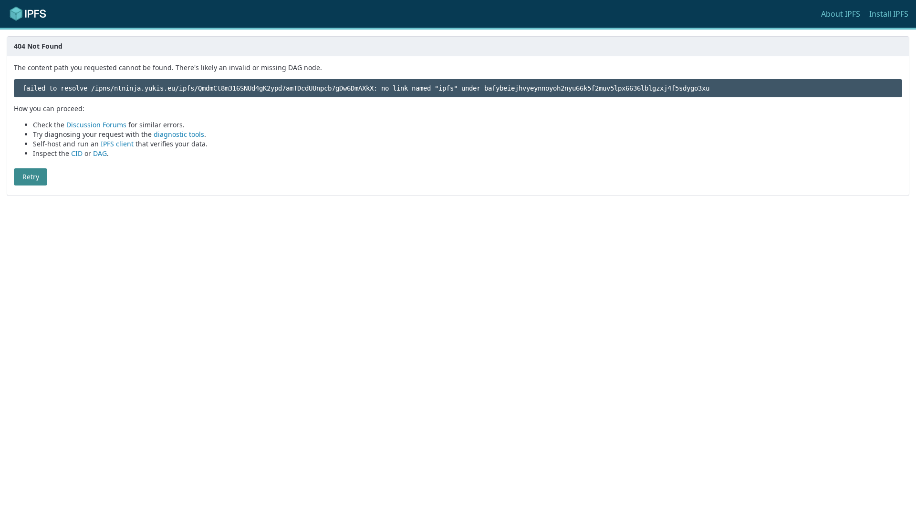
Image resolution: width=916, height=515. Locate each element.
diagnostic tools (179, 134)
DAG (100, 153)
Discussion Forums (96, 124)
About (840, 14)
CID (77, 153)
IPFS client (117, 143)
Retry (30, 176)
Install (888, 14)
